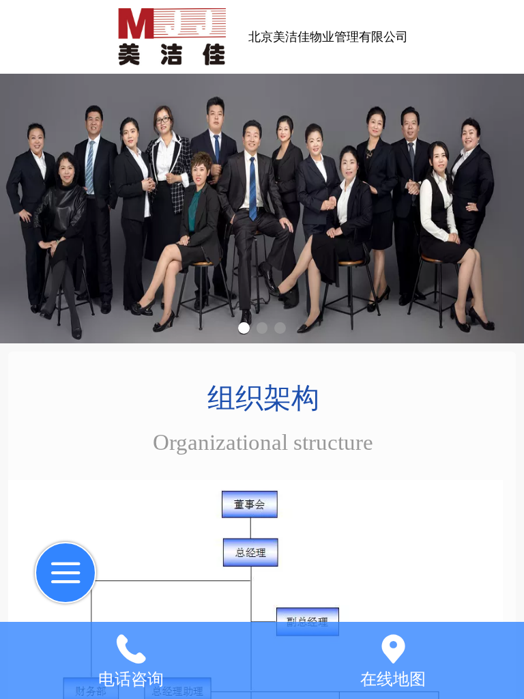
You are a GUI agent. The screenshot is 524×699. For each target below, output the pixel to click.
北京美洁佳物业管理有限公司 (328, 37)
